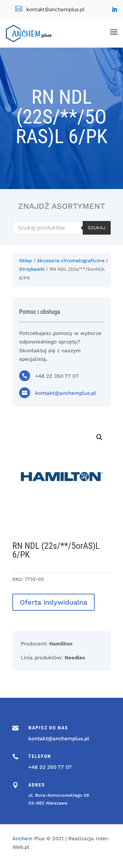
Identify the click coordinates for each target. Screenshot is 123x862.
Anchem (22, 838)
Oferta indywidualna (53, 602)
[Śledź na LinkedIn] (114, 9)
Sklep (25, 260)
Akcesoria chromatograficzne (71, 260)
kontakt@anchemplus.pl (65, 393)
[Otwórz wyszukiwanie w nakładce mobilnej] (61, 228)
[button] (99, 437)
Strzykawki (32, 269)
